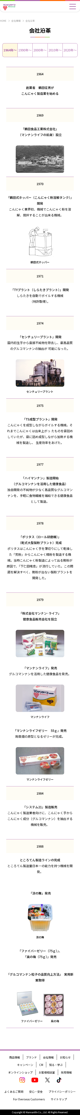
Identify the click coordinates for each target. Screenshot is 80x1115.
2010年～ (55, 50)
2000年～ (40, 50)
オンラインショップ (20, 1072)
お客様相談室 (47, 1072)
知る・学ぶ (56, 1065)
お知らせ (65, 1057)
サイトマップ (59, 1099)
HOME (3, 20)
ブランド (31, 1057)
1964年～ (10, 50)
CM (41, 1065)
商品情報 (14, 1057)
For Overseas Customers (29, 1099)
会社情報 (16, 20)
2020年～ (70, 50)
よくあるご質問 (13, 1091)
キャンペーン (25, 1065)
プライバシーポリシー (62, 1091)
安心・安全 (36, 1091)
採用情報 (66, 1072)
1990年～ (25, 50)
